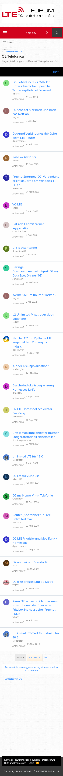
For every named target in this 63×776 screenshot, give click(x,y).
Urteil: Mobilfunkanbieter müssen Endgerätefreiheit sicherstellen (35, 435)
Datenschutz (48, 759)
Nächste (33, 657)
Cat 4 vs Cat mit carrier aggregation (28, 226)
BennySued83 (19, 251)
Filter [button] (54, 71)
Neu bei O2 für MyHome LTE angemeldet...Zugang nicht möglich (32, 342)
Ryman (15, 160)
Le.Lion (15, 321)
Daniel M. (17, 393)
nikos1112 (17, 479)
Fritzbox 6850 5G (24, 157)
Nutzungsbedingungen (27, 759)
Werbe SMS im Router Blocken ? (34, 295)
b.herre (16, 93)
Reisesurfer (18, 349)
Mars (15, 565)
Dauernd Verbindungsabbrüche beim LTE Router (34, 135)
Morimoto (17, 522)
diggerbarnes (19, 140)
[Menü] (5, 33)
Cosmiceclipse (19, 231)
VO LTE (17, 204)
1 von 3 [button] (20, 657)
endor (15, 207)
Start (31, 762)
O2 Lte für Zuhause (26, 476)
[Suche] (57, 32)
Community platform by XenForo (31, 771)
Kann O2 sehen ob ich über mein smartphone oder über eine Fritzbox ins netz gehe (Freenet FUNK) (35, 607)
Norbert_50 (17, 369)
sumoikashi (17, 278)
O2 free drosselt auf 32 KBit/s (32, 582)
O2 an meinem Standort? (29, 562)
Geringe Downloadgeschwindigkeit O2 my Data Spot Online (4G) (35, 271)
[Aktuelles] (46, 32)
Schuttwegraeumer (21, 440)
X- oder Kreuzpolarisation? (30, 366)
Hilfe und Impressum (15, 762)
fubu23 (15, 617)
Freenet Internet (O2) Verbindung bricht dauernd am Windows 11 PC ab (35, 180)
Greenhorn (17, 498)
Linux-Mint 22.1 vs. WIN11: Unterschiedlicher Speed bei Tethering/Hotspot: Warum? (31, 86)
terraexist (17, 188)
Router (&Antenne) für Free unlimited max (31, 517)
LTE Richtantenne (24, 248)
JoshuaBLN (17, 416)
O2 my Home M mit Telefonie (32, 495)
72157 (15, 585)
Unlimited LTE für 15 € (27, 456)
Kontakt (8, 759)
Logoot (15, 117)
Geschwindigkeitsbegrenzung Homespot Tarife (33, 387)
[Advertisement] (31, 718)
